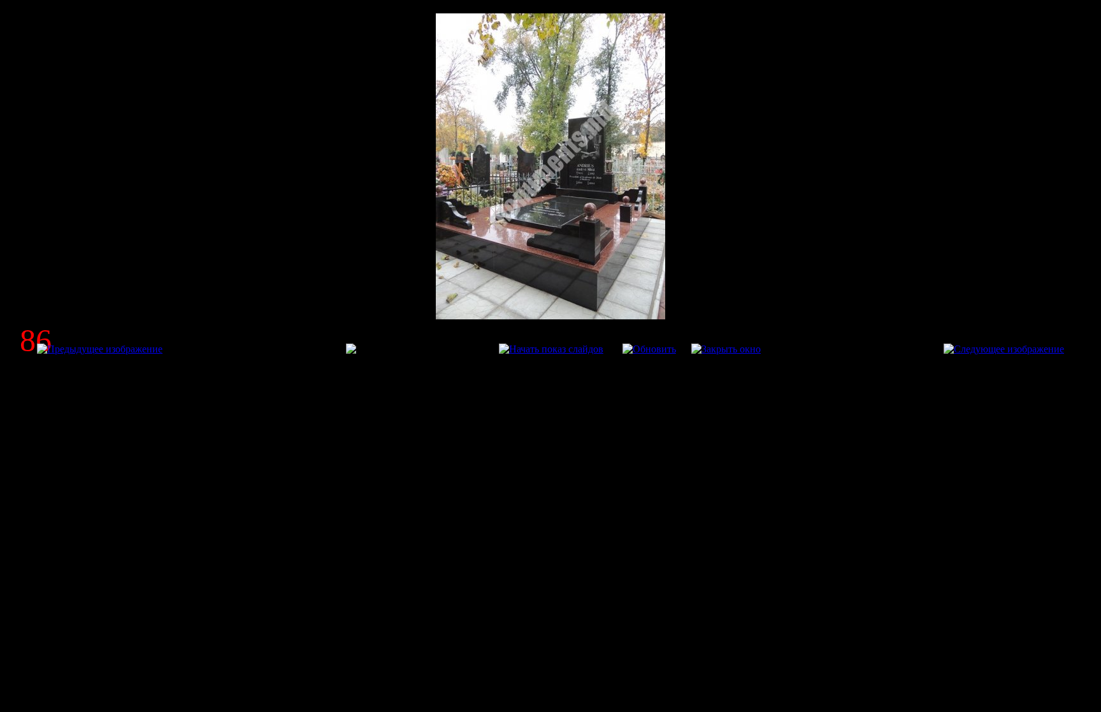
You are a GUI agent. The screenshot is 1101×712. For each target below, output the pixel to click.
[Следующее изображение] (1004, 349)
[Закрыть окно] (726, 349)
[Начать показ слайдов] (551, 349)
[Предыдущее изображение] (99, 349)
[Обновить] (649, 349)
